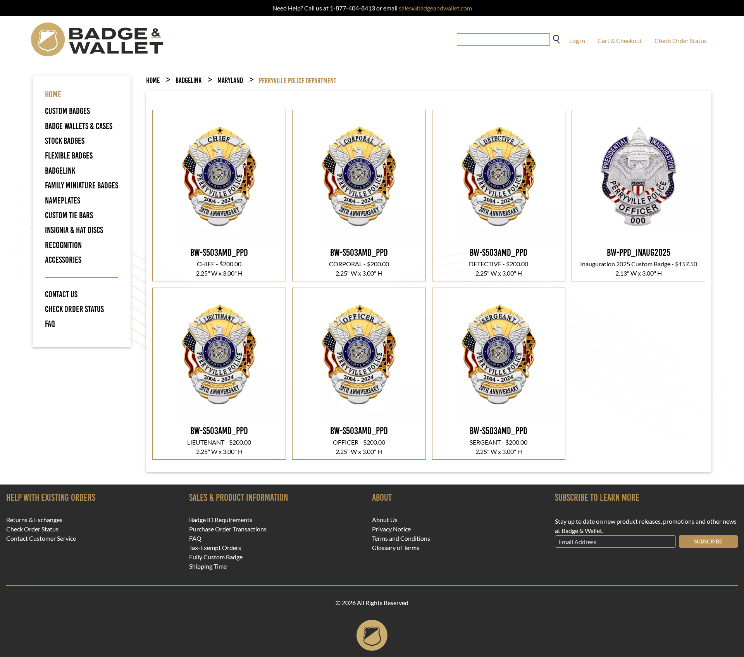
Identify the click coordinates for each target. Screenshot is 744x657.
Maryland (230, 80)
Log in (577, 40)
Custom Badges (67, 111)
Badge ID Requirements (220, 520)
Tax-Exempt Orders (215, 548)
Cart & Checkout (620, 40)
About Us (385, 520)
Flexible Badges (69, 155)
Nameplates (62, 200)
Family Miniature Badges (81, 185)
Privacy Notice (391, 529)
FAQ (50, 324)
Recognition (63, 245)
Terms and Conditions (401, 538)
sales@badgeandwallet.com (435, 8)
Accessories (63, 260)
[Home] (97, 38)
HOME (53, 94)
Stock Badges (64, 141)
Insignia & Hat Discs (74, 230)
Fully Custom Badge (216, 557)
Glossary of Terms (395, 548)
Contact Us (61, 294)
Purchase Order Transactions (228, 529)
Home (153, 80)
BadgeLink (60, 171)
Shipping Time (208, 566)
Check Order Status (680, 40)
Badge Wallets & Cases (78, 126)
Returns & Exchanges (34, 520)
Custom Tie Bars (69, 215)
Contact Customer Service (41, 538)
